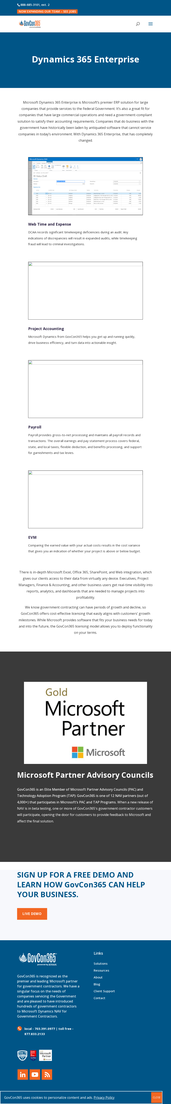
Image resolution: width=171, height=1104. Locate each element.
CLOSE (156, 1097)
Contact (99, 998)
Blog (97, 984)
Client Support (104, 991)
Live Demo (32, 913)
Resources (101, 970)
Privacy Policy (104, 1097)
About (98, 977)
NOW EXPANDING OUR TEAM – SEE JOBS (47, 11)
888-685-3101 (30, 5)
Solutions (101, 963)
